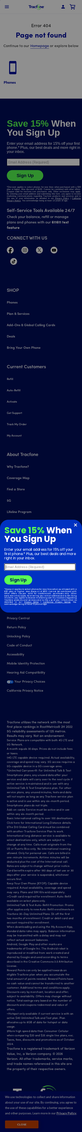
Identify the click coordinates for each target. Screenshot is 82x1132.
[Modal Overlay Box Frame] (41, 566)
